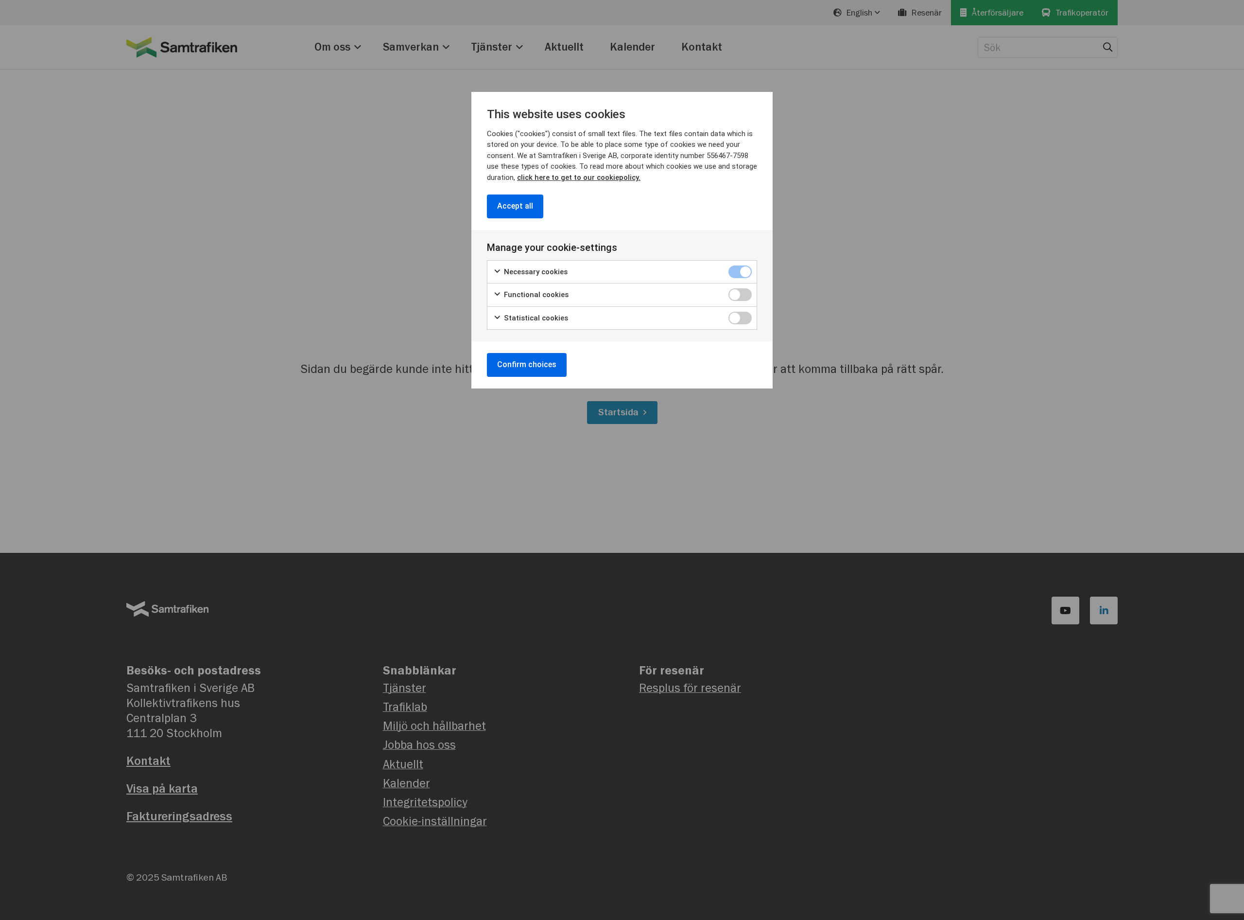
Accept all (515, 206)
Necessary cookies (535, 271)
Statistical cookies (535, 318)
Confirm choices (526, 364)
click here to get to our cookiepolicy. (578, 177)
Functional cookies (535, 294)
